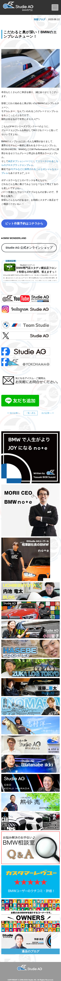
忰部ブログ (39, 19)
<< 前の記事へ (13, 413)
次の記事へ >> (47, 413)
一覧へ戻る (30, 413)
